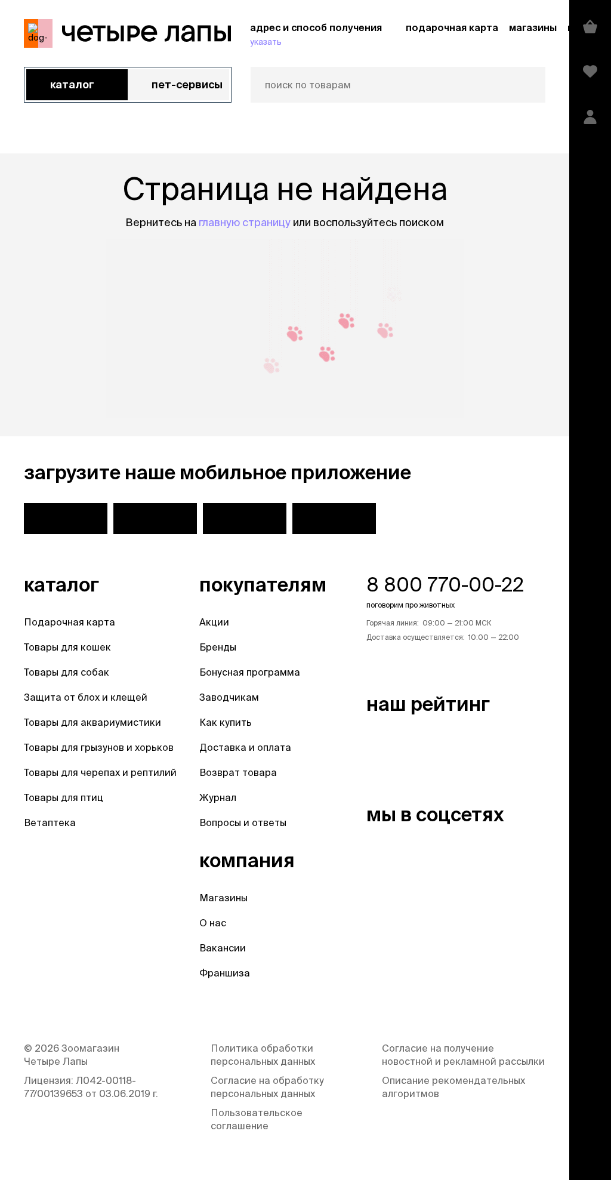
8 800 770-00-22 (445, 584)
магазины (533, 27)
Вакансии (222, 947)
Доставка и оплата (245, 747)
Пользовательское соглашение (257, 1119)
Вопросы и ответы (242, 822)
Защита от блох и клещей (85, 697)
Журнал (217, 797)
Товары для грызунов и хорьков (99, 747)
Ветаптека (50, 822)
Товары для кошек (67, 647)
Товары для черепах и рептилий (100, 772)
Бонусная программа (249, 672)
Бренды (217, 647)
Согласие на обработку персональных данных (267, 1087)
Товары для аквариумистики (92, 722)
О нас (212, 922)
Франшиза (224, 973)
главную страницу (245, 222)
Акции (214, 622)
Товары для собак (66, 672)
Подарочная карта (69, 622)
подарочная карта (452, 27)
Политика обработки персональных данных (263, 1055)
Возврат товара (238, 772)
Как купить (225, 722)
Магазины (223, 897)
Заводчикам (229, 697)
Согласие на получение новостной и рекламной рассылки (463, 1055)
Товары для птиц (63, 797)
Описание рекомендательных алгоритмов (453, 1087)
